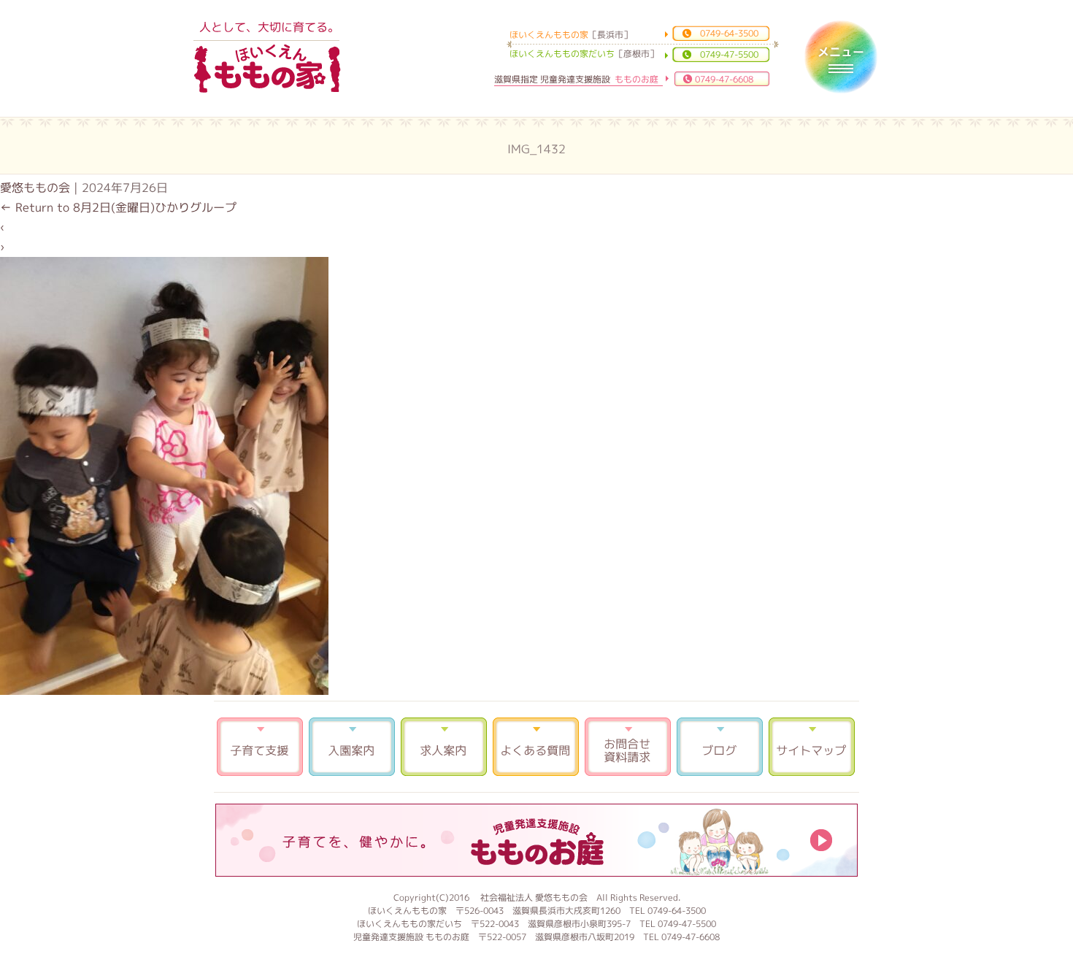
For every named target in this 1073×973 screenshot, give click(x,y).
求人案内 (444, 747)
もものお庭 (536, 840)
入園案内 (352, 747)
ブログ (720, 747)
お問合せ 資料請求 (628, 747)
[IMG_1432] (164, 690)
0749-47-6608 (724, 79)
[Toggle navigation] (841, 57)
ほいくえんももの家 (267, 69)
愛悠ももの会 (35, 188)
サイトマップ (812, 747)
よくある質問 (536, 747)
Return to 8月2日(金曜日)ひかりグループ (118, 207)
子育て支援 (260, 747)
